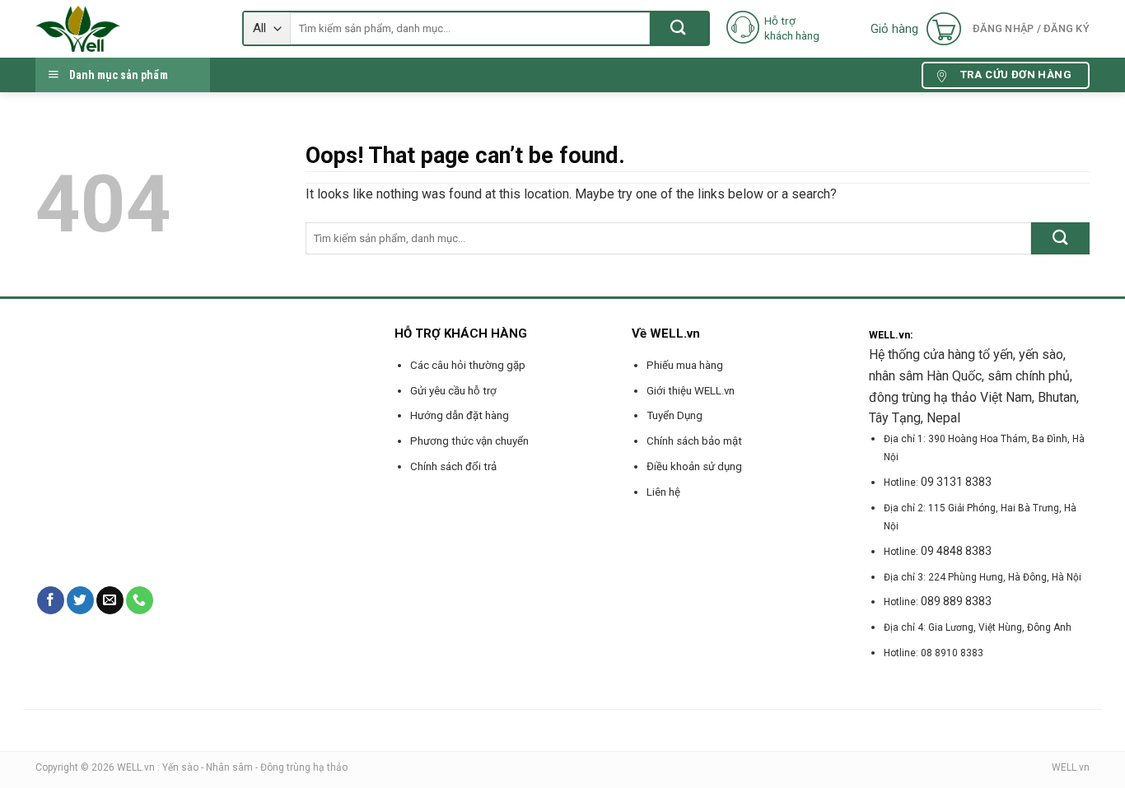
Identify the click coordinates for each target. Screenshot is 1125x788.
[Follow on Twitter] (80, 600)
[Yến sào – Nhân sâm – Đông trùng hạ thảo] (126, 29)
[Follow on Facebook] (50, 600)
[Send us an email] (110, 600)
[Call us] (139, 600)
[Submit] (679, 28)
